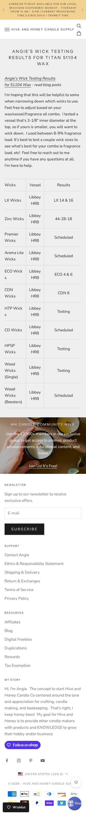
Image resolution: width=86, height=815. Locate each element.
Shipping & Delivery (22, 572)
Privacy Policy (17, 598)
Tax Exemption (18, 665)
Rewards (12, 656)
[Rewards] (74, 803)
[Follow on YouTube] (42, 760)
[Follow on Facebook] (7, 760)
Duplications (16, 648)
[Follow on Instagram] (19, 760)
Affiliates (12, 622)
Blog (9, 630)
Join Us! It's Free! (43, 466)
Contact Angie (17, 555)
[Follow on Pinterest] (30, 760)
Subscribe (24, 529)
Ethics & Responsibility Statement (34, 563)
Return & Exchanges (22, 581)
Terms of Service (19, 589)
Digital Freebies (18, 639)
